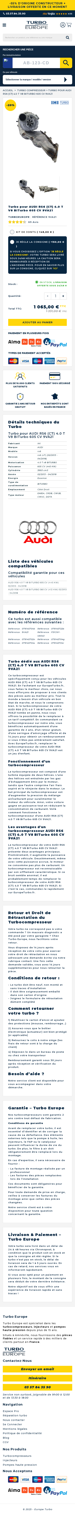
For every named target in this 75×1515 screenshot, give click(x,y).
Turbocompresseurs (17, 1455)
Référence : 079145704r (51, 643)
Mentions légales (15, 1428)
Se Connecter (12, 1424)
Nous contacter (14, 1420)
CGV (6, 1442)
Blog (6, 1437)
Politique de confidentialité (22, 1433)
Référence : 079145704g (51, 639)
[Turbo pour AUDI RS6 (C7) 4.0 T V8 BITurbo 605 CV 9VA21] (27, 189)
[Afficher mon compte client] (62, 25)
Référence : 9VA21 (18, 632)
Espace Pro (11, 1411)
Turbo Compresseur (31, 90)
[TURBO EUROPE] (36, 25)
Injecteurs (10, 1460)
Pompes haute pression (20, 1464)
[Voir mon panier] (68, 24)
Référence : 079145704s (21, 643)
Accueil (8, 90)
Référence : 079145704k (21, 629)
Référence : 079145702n (21, 639)
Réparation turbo (15, 1415)
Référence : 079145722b (51, 629)
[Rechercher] (66, 63)
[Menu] (4, 24)
